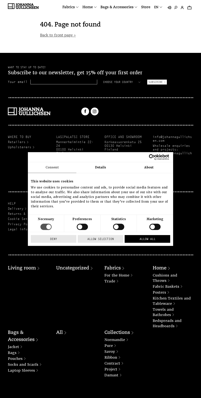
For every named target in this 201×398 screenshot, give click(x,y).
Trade (109, 281)
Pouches (15, 358)
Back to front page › (58, 35)
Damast (111, 375)
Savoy (109, 351)
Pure (108, 345)
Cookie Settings (22, 219)
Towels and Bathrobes (163, 312)
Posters (159, 292)
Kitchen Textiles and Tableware (172, 301)
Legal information (24, 229)
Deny (53, 239)
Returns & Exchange (25, 214)
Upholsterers (19, 147)
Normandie (114, 339)
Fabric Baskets (166, 286)
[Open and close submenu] (77, 7)
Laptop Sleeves (21, 370)
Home (87, 7)
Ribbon (110, 357)
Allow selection (100, 239)
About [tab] (148, 167)
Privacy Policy (21, 224)
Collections (117, 332)
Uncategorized (72, 268)
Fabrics (68, 7)
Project (110, 369)
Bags (12, 352)
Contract (112, 363)
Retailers (17, 142)
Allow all (147, 239)
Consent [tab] (52, 167)
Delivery (16, 209)
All (59, 332)
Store (145, 7)
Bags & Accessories (116, 7)
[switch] (82, 227)
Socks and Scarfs (23, 364)
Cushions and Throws (165, 278)
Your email (17, 82)
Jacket (13, 347)
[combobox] (122, 82)
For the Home (116, 275)
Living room (22, 268)
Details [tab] (100, 167)
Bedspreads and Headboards (167, 323)
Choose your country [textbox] (118, 82)
